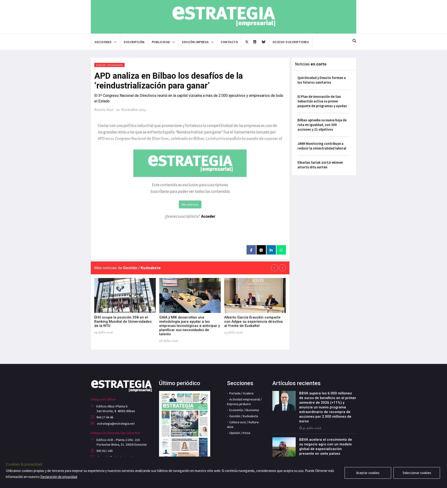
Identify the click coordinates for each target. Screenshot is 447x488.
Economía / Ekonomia (244, 410)
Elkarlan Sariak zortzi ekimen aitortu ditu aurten (320, 164)
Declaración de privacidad (58, 476)
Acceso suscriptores (291, 42)
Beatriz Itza (103, 109)
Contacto (229, 42)
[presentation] (274, 267)
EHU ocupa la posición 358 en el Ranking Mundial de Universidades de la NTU (123, 321)
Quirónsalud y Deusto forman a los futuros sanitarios (322, 80)
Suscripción (134, 42)
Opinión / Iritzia (239, 433)
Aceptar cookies (367, 473)
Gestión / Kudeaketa (109, 65)
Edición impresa (195, 42)
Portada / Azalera (241, 393)
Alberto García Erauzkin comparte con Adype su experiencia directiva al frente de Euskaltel (253, 321)
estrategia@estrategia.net (115, 423)
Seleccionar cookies (417, 473)
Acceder (208, 216)
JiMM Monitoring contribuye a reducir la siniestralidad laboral (322, 145)
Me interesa (190, 204)
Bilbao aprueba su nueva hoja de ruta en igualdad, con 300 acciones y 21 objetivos (322, 125)
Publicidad (161, 42)
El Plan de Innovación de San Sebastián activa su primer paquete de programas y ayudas (322, 101)
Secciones (103, 42)
